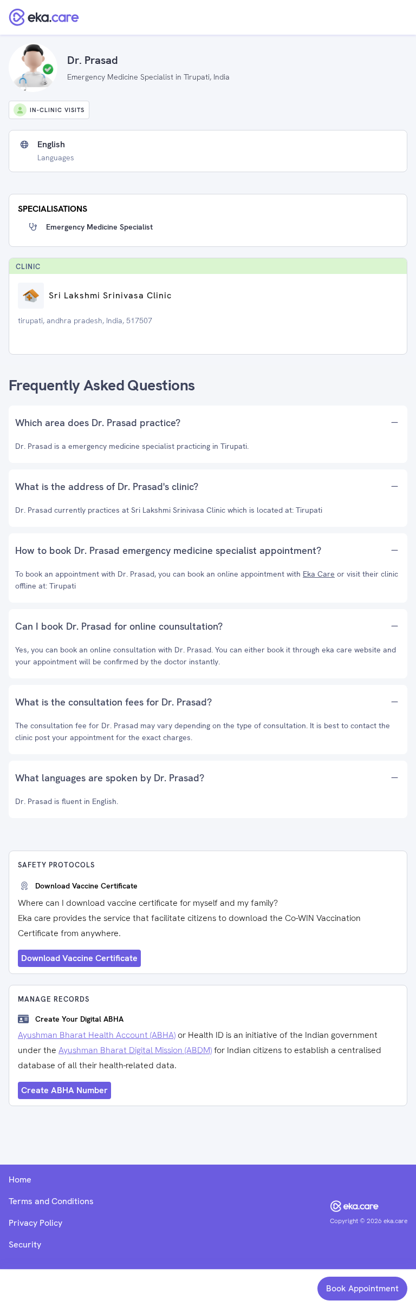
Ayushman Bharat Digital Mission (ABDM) (135, 1050)
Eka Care (319, 574)
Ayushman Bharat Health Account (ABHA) (97, 1035)
